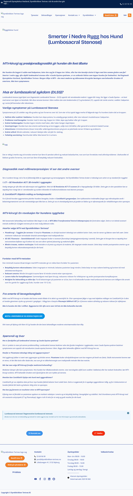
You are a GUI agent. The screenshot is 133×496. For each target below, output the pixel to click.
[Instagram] (44, 479)
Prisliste (16, 472)
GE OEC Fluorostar (12, 238)
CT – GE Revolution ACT (15, 182)
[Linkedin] (49, 479)
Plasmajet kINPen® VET (67, 301)
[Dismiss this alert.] (128, 413)
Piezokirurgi (10, 232)
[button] (129, 15)
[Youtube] (35, 479)
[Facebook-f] (40, 479)
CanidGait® (10, 194)
